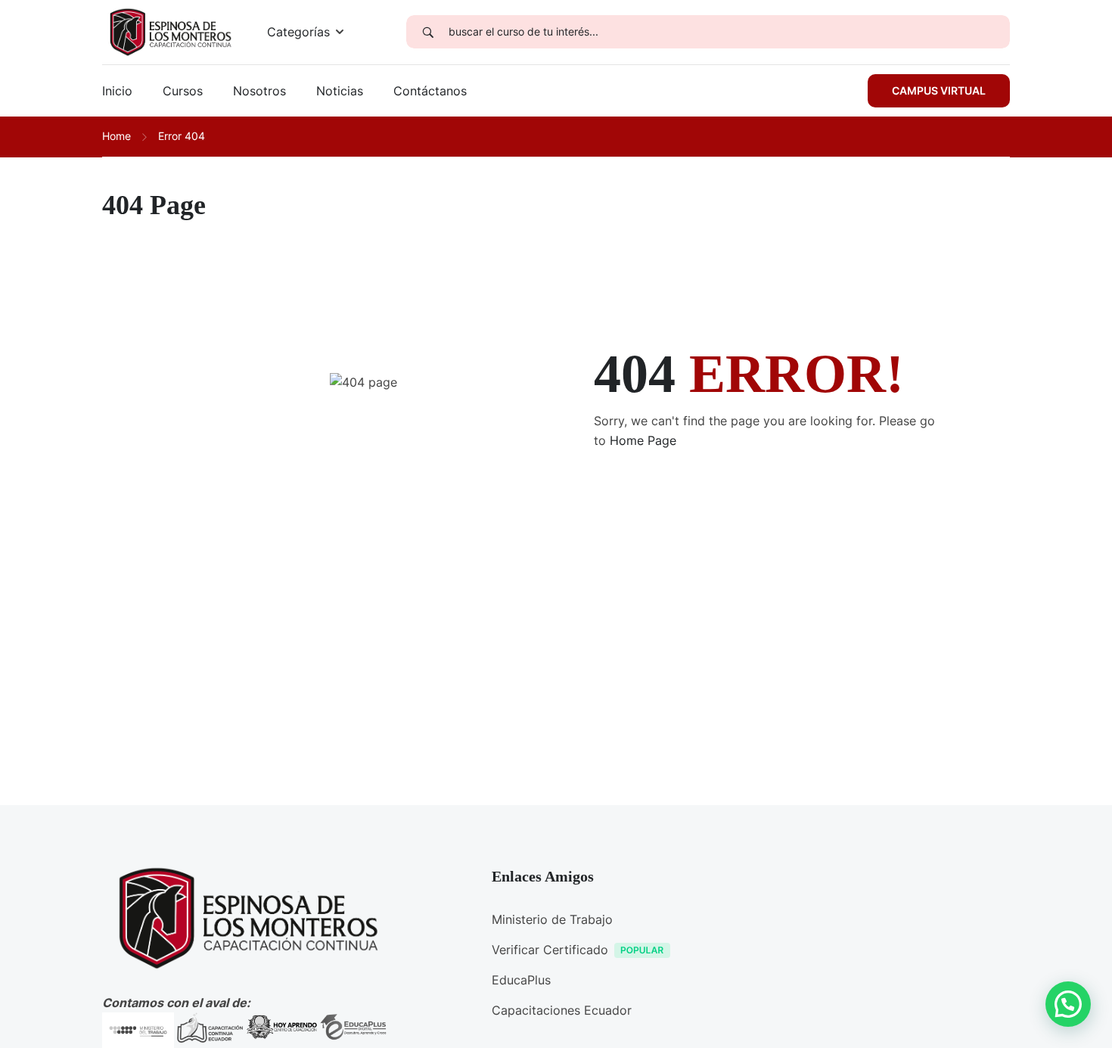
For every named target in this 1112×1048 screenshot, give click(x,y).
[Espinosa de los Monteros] (169, 31)
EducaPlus (521, 979)
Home (116, 135)
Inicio (117, 90)
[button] (1068, 1004)
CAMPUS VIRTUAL (939, 90)
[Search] (427, 31)
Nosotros (259, 90)
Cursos (183, 90)
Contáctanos (430, 90)
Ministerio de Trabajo (552, 919)
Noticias (339, 90)
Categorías (298, 31)
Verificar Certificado (550, 949)
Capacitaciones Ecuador (562, 1010)
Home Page (643, 440)
